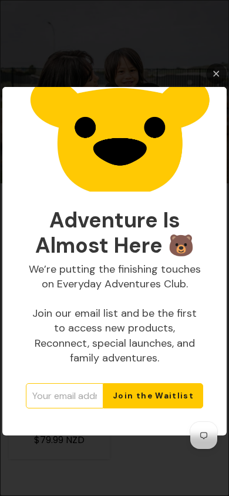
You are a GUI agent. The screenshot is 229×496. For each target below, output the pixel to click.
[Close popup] (216, 73)
